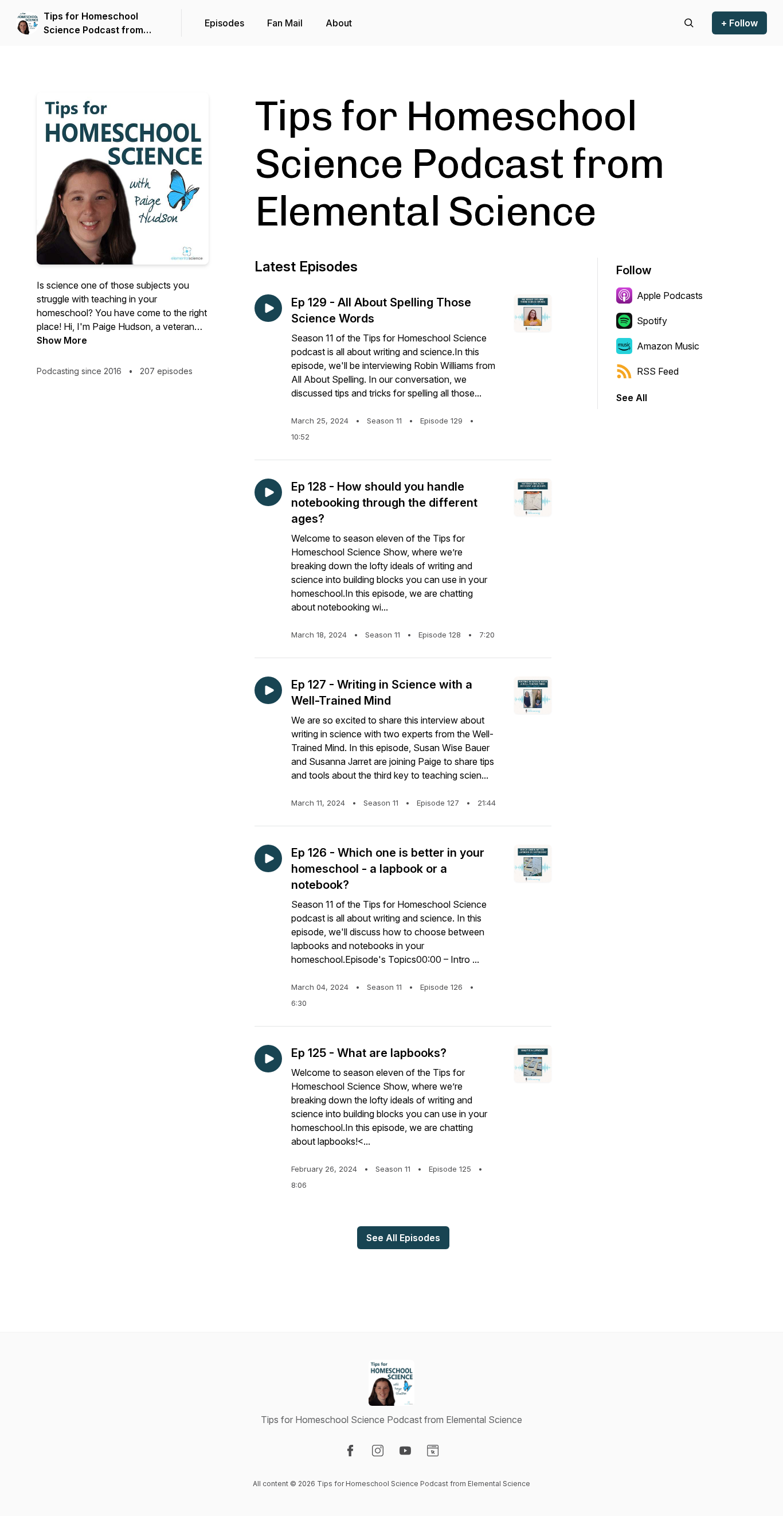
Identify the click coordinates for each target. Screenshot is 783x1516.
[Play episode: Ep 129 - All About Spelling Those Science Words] (268, 308)
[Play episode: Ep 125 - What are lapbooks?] (268, 1058)
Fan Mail (285, 23)
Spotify (652, 320)
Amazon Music (668, 346)
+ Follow (739, 23)
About (339, 23)
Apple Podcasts (670, 295)
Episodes (224, 23)
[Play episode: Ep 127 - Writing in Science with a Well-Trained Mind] (268, 690)
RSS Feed (658, 371)
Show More (62, 340)
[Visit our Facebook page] (350, 1450)
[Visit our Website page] (433, 1450)
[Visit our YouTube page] (405, 1450)
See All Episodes (403, 1237)
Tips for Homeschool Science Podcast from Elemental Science (93, 23)
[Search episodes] (689, 23)
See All (631, 397)
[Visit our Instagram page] (377, 1450)
